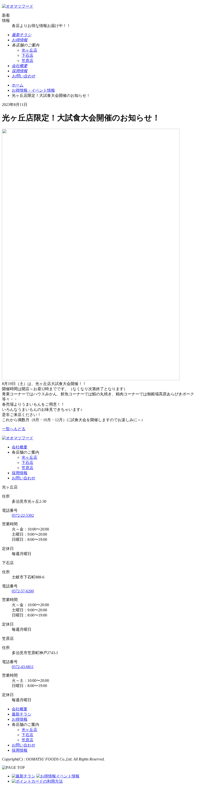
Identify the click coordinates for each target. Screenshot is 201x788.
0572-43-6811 (23, 667)
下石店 (27, 55)
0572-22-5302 (23, 515)
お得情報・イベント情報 (33, 90)
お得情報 (19, 719)
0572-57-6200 (23, 591)
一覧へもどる (13, 429)
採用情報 (19, 473)
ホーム (18, 85)
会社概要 (19, 447)
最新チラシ (21, 714)
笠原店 (27, 60)
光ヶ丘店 (29, 50)
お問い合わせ (23, 478)
